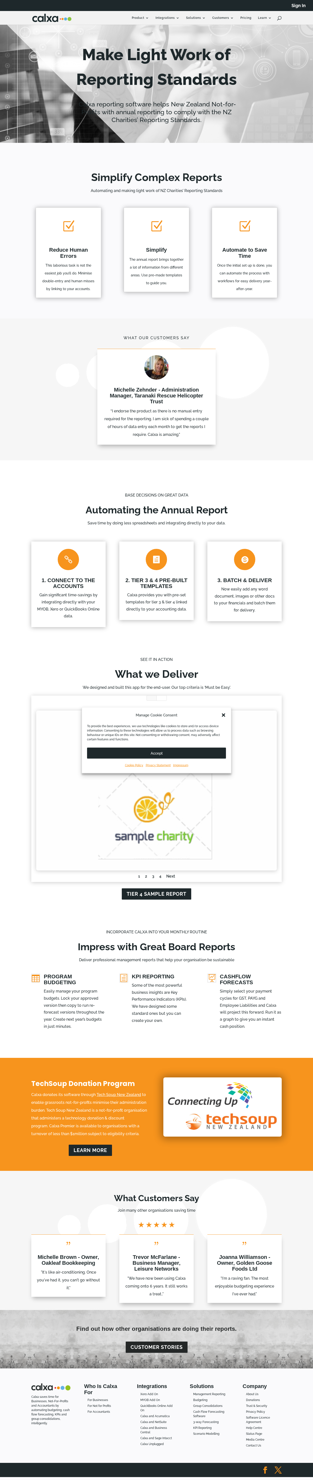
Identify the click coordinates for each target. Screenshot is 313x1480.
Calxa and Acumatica (155, 1416)
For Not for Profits (99, 1406)
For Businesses (98, 1400)
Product (138, 18)
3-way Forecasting (206, 1422)
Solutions (193, 18)
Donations (253, 1400)
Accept (157, 753)
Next (170, 876)
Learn (262, 18)
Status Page (254, 1433)
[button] (223, 714)
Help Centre (254, 1428)
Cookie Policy (134, 765)
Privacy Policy (255, 1411)
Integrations (165, 18)
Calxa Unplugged (152, 1444)
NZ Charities (161, 698)
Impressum (180, 765)
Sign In (298, 5)
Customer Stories (157, 1347)
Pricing (246, 18)
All (151, 698)
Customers (220, 18)
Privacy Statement (158, 765)
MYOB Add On (150, 1400)
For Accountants (99, 1411)
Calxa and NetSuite (153, 1422)
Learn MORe (90, 1150)
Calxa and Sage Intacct (156, 1438)
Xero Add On (149, 1394)
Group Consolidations (208, 1406)
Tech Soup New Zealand (119, 1094)
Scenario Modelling (206, 1433)
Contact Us (253, 1445)
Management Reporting (209, 1394)
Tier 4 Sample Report (156, 894)
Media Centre (255, 1439)
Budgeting (200, 1400)
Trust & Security (256, 1406)
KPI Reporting (202, 1428)
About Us (252, 1394)
